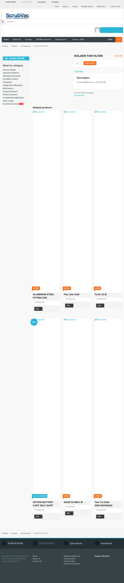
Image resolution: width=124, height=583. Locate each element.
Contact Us (37, 561)
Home (57, 6)
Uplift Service (101, 6)
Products (14, 46)
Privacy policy (69, 559)
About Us (65, 6)
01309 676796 (11, 2)
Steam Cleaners (10, 95)
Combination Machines (13, 98)
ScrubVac (5, 46)
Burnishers (8, 88)
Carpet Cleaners (10, 91)
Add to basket (90, 63)
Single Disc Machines (13, 85)
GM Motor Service (87, 6)
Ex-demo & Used (10, 104)
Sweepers (7, 82)
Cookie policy (69, 561)
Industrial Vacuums (12, 76)
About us (36, 559)
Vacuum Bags (9, 70)
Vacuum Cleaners (11, 73)
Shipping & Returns (72, 556)
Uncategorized (25, 46)
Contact (75, 6)
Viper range (8, 101)
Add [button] (37, 309)
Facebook (55, 2)
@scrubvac (42, 2)
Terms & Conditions (72, 564)
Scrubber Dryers (10, 79)
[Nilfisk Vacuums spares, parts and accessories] (15, 16)
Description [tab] (79, 71)
